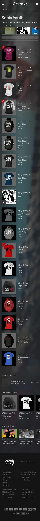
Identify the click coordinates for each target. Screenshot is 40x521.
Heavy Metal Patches (9, 489)
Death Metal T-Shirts (27, 492)
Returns (4, 482)
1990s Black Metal (8, 492)
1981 (11, 22)
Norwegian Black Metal (28, 472)
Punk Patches (25, 480)
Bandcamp (5, 485)
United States (31, 22)
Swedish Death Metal (28, 475)
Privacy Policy (6, 477)
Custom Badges (7, 472)
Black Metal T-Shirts (27, 489)
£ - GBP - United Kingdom (26, 462)
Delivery (4, 480)
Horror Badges (25, 477)
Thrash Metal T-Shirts (28, 497)
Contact (4, 475)
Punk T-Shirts (25, 494)
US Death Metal (7, 497)
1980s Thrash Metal (8, 494)
